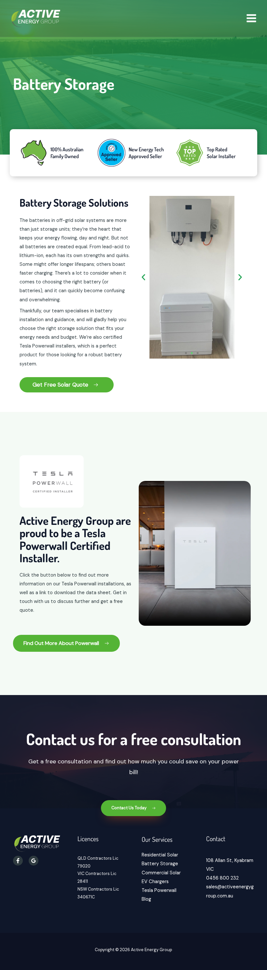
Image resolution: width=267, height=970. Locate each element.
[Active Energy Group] (36, 18)
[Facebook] (18, 861)
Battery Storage (160, 864)
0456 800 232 (222, 878)
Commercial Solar (161, 873)
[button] (143, 277)
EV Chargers (155, 882)
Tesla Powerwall (159, 890)
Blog (146, 899)
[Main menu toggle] (251, 18)
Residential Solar (160, 855)
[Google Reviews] (33, 861)
